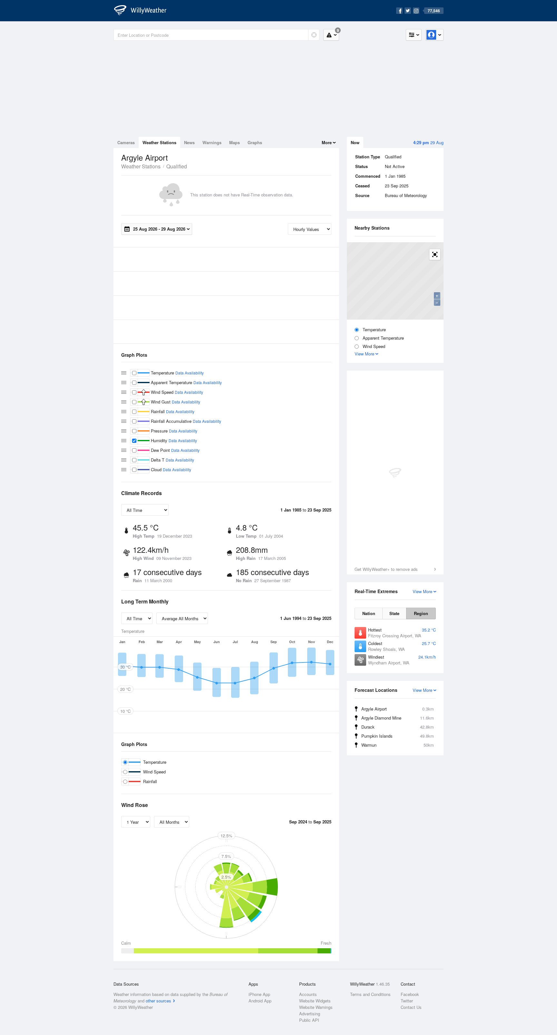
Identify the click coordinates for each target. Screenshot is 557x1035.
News (189, 142)
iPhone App (259, 994)
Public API (309, 1020)
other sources (158, 1001)
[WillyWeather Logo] (143, 10)
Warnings (211, 142)
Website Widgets (315, 1001)
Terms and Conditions (370, 994)
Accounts (308, 994)
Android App (260, 1001)
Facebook (410, 994)
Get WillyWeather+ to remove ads (386, 569)
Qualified (176, 166)
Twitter (407, 1001)
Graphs (255, 142)
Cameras (126, 142)
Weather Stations (159, 142)
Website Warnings (316, 1007)
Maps (234, 142)
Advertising (309, 1013)
